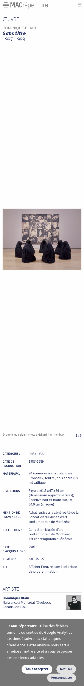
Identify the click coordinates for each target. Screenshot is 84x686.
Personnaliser (61, 677)
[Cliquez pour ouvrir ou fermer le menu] (80, 4)
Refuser (66, 669)
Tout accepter (36, 669)
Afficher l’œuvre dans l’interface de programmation (53, 569)
